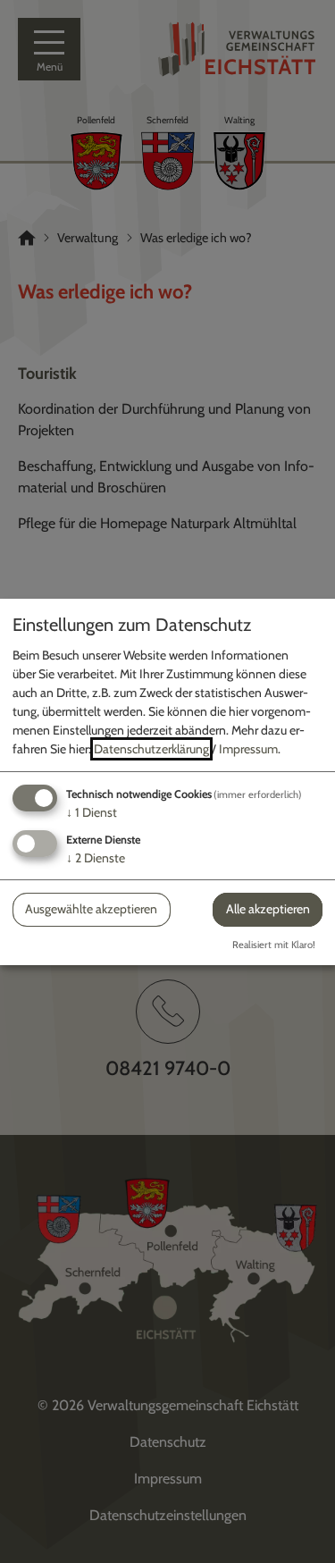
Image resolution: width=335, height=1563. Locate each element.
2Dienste (95, 858)
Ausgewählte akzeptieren (91, 909)
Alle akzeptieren (268, 909)
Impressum (248, 749)
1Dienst (91, 812)
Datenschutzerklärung (151, 749)
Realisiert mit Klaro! (273, 944)
